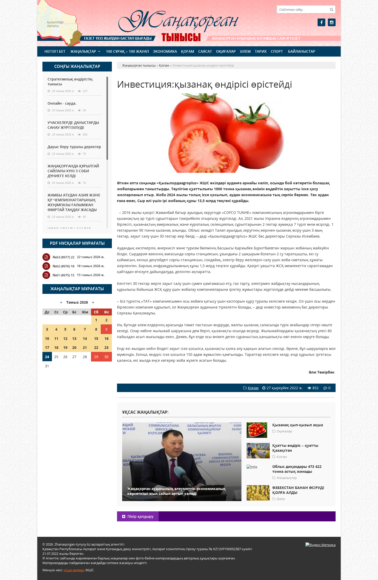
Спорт (277, 51)
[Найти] (331, 9)
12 (65, 338)
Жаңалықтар (83, 51)
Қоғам (187, 51)
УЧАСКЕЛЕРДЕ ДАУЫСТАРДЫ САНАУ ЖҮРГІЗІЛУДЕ (73, 125)
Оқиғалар (226, 51)
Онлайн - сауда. (62, 103)
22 (96, 347)
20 (74, 347)
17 (47, 347)
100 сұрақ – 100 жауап (127, 51)
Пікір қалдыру (140, 516)
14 (85, 338)
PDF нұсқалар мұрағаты (77, 243)
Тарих (261, 51)
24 (47, 356)
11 (56, 338)
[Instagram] (332, 22)
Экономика (165, 51)
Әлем (245, 51)
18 (56, 347)
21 (85, 347)
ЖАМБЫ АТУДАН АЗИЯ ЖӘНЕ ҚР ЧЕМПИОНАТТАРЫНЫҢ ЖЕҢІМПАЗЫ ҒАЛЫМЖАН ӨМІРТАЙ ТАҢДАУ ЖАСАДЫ (74, 202)
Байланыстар (301, 51)
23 (106, 347)
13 (74, 338)
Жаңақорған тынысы (171, 22)
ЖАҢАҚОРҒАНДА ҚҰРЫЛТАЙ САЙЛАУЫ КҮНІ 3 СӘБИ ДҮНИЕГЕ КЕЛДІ (73, 171)
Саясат (205, 51)
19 (65, 347)
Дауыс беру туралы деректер (74, 146)
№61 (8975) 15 (63, 275)
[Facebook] (321, 22)
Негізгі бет (54, 51)
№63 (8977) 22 (63, 257)
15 (96, 338)
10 (47, 338)
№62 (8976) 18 (63, 266)
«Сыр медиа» (74, 570)
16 (106, 338)
